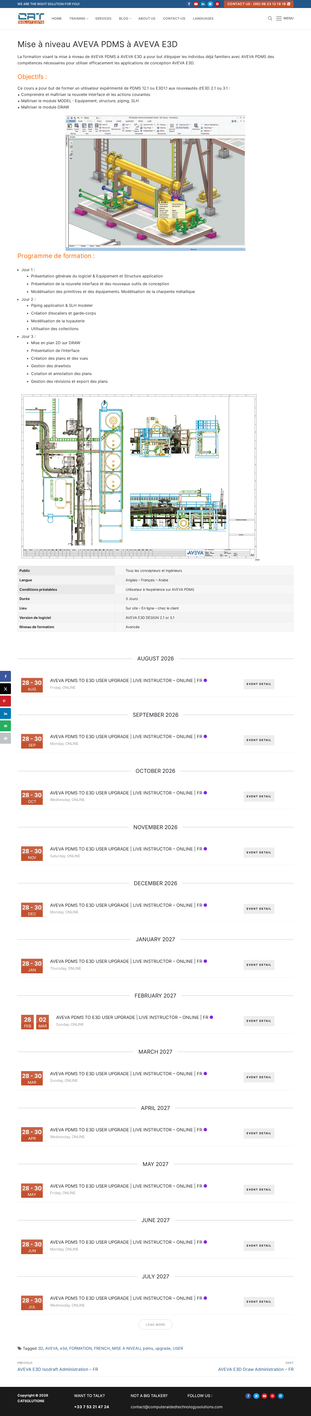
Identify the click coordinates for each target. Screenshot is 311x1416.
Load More (155, 1324)
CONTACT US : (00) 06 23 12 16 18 (256, 4)
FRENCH (102, 1348)
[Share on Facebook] (5, 676)
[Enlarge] (237, 124)
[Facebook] (188, 4)
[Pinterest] (217, 4)
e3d (63, 1348)
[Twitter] (210, 4)
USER (178, 1348)
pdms (148, 1348)
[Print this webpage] (5, 738)
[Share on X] (5, 688)
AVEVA (51, 1348)
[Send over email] (5, 725)
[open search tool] (270, 18)
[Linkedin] (203, 4)
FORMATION (80, 1348)
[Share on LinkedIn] (5, 713)
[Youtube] (196, 4)
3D (40, 1348)
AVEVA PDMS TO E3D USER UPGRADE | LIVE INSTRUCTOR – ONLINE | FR (126, 680)
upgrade (163, 1348)
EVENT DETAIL (259, 684)
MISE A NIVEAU (126, 1348)
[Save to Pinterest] (5, 701)
